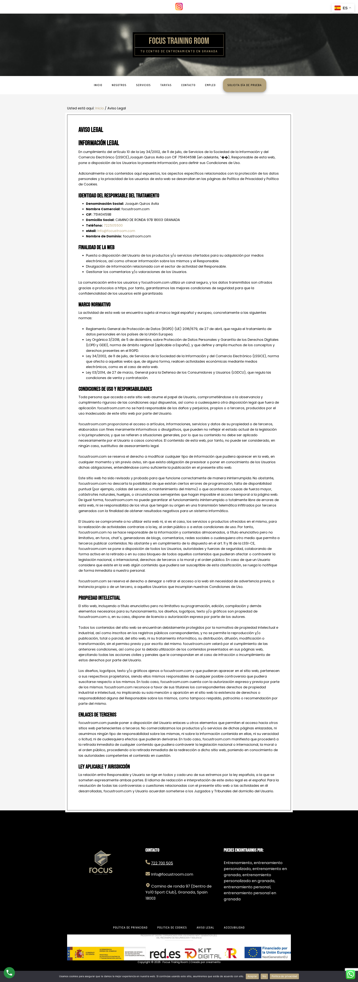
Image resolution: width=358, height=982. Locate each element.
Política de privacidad (284, 976)
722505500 (113, 225)
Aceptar (252, 976)
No (264, 976)
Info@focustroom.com (116, 230)
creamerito (213, 962)
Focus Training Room (179, 41)
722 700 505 (162, 863)
